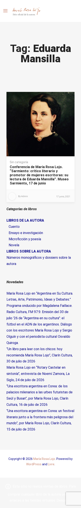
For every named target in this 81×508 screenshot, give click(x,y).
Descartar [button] (64, 500)
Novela (14, 245)
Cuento (14, 227)
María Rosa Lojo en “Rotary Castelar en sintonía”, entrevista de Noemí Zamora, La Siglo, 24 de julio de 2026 (38, 373)
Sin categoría (19, 162)
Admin (24, 196)
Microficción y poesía (25, 239)
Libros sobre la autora (28, 251)
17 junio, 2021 (63, 196)
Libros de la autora (25, 220)
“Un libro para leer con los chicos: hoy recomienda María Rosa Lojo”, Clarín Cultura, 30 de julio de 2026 (39, 355)
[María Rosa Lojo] (26, 10)
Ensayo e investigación (26, 233)
